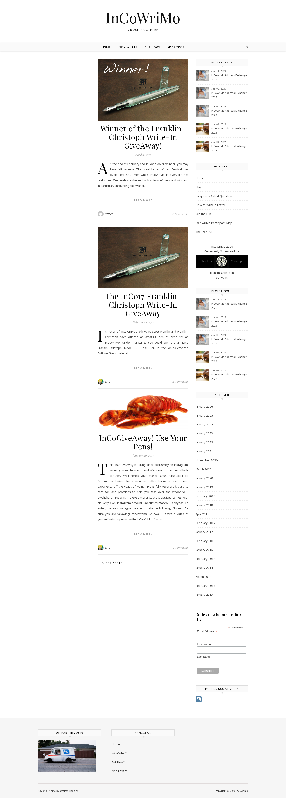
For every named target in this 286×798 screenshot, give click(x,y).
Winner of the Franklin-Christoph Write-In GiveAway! (143, 137)
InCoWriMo (143, 17)
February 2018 (205, 496)
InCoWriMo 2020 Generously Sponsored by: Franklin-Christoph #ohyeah (222, 261)
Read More (143, 200)
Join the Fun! (203, 214)
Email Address (207, 631)
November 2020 (207, 460)
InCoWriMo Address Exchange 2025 (229, 95)
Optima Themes (69, 791)
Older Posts (112, 563)
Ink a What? (127, 47)
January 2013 (204, 594)
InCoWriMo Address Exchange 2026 (229, 77)
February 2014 (205, 559)
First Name (204, 644)
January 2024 (204, 424)
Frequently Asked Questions (214, 196)
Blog (199, 187)
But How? (152, 47)
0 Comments (180, 214)
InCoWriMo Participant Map (214, 223)
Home (106, 47)
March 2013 (203, 577)
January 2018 (204, 505)
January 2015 (204, 550)
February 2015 (205, 541)
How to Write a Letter (210, 205)
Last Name (204, 656)
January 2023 (204, 433)
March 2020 (203, 469)
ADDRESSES (175, 47)
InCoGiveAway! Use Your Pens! (143, 441)
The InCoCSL (204, 232)
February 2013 (205, 585)
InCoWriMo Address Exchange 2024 (229, 113)
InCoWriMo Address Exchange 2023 (229, 130)
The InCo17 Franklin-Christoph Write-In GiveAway (143, 304)
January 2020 (204, 478)
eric (107, 381)
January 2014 (204, 568)
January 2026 (204, 406)
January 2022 (204, 442)
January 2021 (204, 451)
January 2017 (204, 532)
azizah (109, 214)
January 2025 (204, 415)
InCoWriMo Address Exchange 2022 (229, 148)
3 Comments (180, 382)
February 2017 (205, 523)
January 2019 (204, 487)
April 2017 (202, 514)
